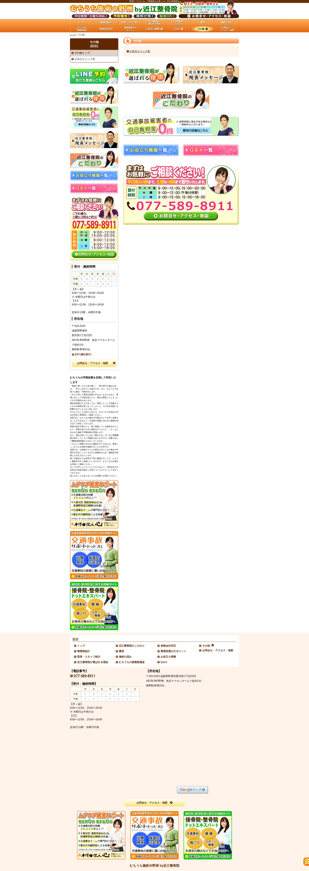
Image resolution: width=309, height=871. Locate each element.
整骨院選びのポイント (173, 651)
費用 (121, 651)
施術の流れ (125, 656)
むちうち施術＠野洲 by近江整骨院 (154, 865)
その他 (206, 645)
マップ (190, 790)
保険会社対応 (168, 645)
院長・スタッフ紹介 (89, 656)
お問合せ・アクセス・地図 (92, 363)
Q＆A (164, 662)
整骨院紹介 (84, 651)
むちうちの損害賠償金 (132, 662)
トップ (82, 22)
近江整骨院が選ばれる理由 (93, 662)
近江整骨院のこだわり (132, 645)
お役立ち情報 (168, 656)
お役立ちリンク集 (140, 51)
